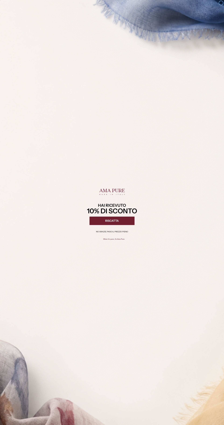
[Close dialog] (221, 3)
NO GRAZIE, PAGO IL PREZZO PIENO (112, 231)
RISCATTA (112, 220)
